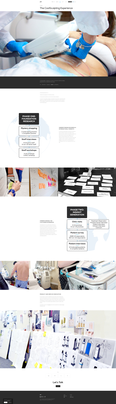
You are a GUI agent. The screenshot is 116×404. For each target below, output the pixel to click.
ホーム (64, 394)
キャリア (71, 394)
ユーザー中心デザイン (56, 84)
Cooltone (49, 304)
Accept (6, 402)
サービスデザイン (48, 84)
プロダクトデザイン (44, 84)
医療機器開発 (52, 84)
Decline (10, 402)
